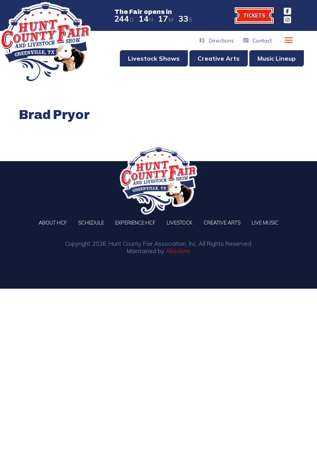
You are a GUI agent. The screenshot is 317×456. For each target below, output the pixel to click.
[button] (289, 40)
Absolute (178, 251)
